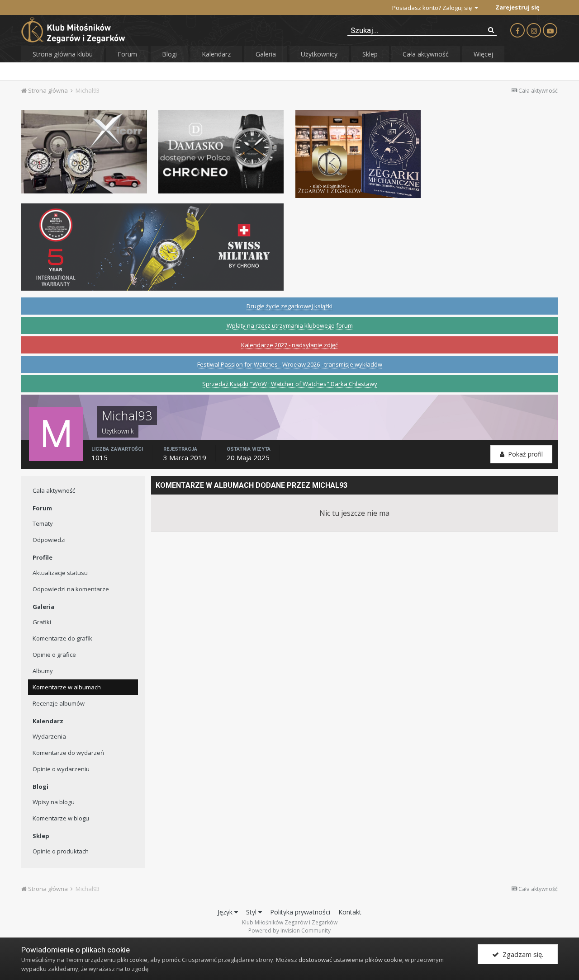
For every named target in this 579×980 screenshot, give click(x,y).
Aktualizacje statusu (60, 573)
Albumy (43, 671)
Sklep (370, 54)
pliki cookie (132, 960)
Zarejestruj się (517, 7)
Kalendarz (216, 54)
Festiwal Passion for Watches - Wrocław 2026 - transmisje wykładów (289, 364)
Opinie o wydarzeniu (61, 769)
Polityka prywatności (300, 912)
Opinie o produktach (61, 851)
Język (226, 912)
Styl (252, 912)
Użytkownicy (319, 54)
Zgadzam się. (521, 954)
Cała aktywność (426, 54)
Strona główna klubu (63, 54)
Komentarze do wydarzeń (68, 753)
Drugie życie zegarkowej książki (289, 306)
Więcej (483, 54)
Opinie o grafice (54, 654)
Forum (127, 54)
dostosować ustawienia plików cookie (350, 960)
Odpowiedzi (49, 540)
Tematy (43, 523)
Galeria (266, 54)
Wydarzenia (49, 736)
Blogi (169, 54)
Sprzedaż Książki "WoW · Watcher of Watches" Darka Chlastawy (289, 384)
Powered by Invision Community (289, 930)
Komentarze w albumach (67, 687)
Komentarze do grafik (62, 638)
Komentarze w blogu (61, 818)
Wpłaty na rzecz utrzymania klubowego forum (290, 325)
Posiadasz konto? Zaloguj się (433, 8)
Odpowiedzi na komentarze (71, 589)
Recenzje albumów (59, 703)
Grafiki (42, 622)
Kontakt (349, 912)
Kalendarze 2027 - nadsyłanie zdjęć (289, 345)
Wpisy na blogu (54, 802)
